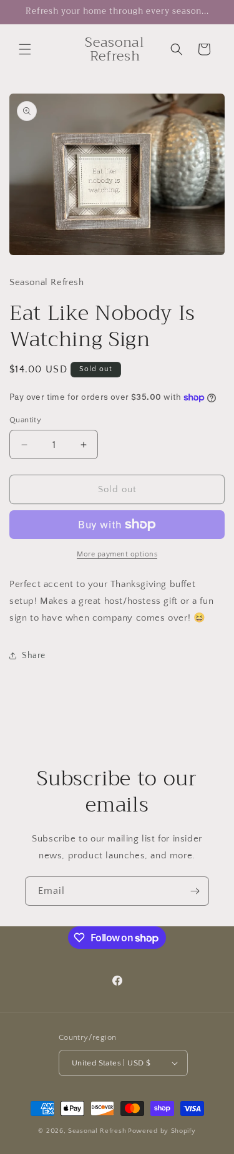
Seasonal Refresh (97, 1131)
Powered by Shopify (162, 1131)
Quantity (25, 419)
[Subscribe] (194, 891)
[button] (25, 49)
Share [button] (34, 656)
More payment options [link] (117, 554)
